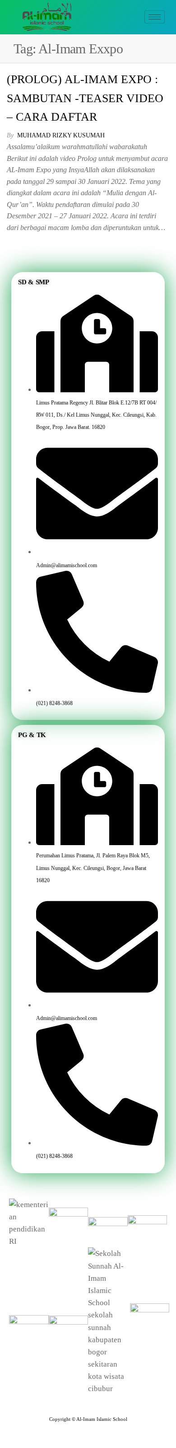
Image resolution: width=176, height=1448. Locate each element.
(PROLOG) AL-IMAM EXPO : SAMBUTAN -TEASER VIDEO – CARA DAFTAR (85, 98)
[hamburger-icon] (154, 17)
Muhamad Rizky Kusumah (61, 135)
